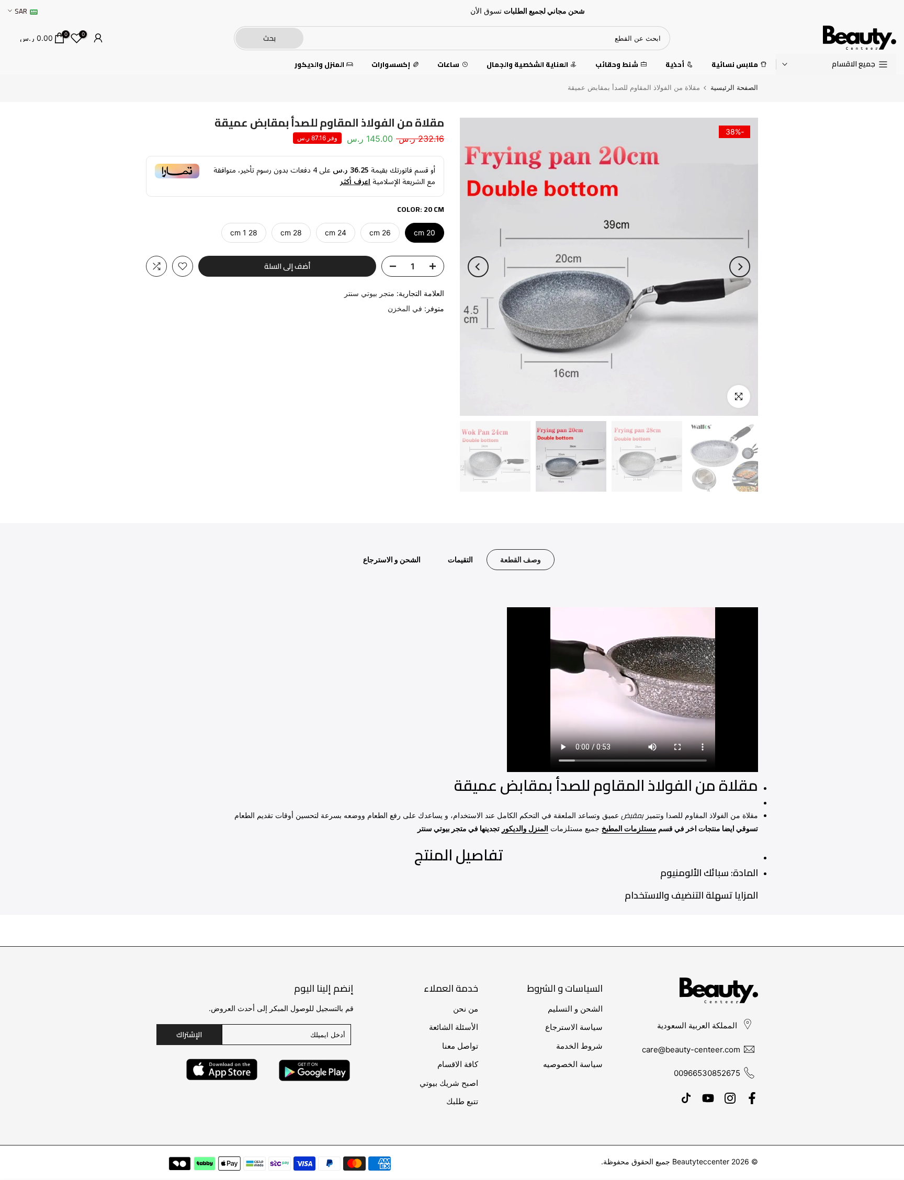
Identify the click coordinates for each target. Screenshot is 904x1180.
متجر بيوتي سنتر (369, 293)
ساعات (448, 65)
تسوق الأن (486, 11)
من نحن (465, 1009)
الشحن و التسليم (575, 1009)
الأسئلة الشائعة (453, 1027)
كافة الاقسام (457, 1064)
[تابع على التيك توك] (686, 1098)
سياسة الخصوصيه (573, 1064)
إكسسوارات (390, 65)
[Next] (478, 266)
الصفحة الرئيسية (734, 87)
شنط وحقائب (616, 65)
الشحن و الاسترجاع (392, 559)
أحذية (674, 65)
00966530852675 (707, 1073)
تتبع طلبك (462, 1101)
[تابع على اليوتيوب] (708, 1098)
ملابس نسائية (734, 65)
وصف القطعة (520, 559)
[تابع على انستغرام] (730, 1098)
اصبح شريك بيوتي (449, 1083)
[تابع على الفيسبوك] (752, 1098)
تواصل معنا (460, 1046)
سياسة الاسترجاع (574, 1027)
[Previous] (739, 266)
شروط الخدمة (579, 1046)
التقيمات (460, 559)
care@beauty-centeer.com (691, 1049)
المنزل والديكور (319, 65)
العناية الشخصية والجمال (527, 65)
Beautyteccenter (700, 1161)
